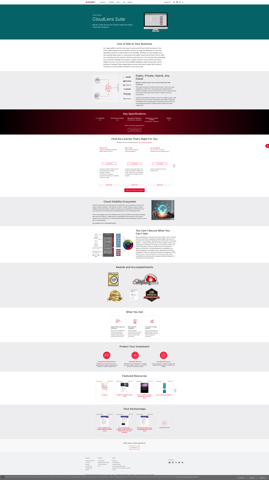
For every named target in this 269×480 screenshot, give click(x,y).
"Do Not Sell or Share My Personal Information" (186, 476)
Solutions (111, 2)
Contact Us (134, 447)
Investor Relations (116, 462)
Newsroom (114, 460)
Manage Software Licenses (103, 462)
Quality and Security (116, 464)
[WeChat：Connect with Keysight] (182, 462)
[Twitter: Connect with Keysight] (176, 462)
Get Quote (109, 163)
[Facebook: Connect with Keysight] (170, 462)
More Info (262, 477)
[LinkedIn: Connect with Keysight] (173, 462)
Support (100, 458)
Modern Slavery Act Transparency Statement (121, 468)
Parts (99, 466)
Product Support (101, 460)
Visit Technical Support (145, 142)
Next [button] (174, 166)
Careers (114, 469)
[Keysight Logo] (90, 2)
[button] (174, 2)
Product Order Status (102, 464)
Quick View (109, 185)
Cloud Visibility (96, 15)
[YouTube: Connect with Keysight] (179, 462)
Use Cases (87, 462)
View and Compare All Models (134, 190)
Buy (124, 2)
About (114, 458)
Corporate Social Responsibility (118, 466)
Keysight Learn (88, 466)
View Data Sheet (134, 130)
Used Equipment (88, 468)
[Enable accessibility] (3, 477)
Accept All (241, 477)
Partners (87, 469)
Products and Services (90, 460)
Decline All (252, 477)
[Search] (183, 2)
